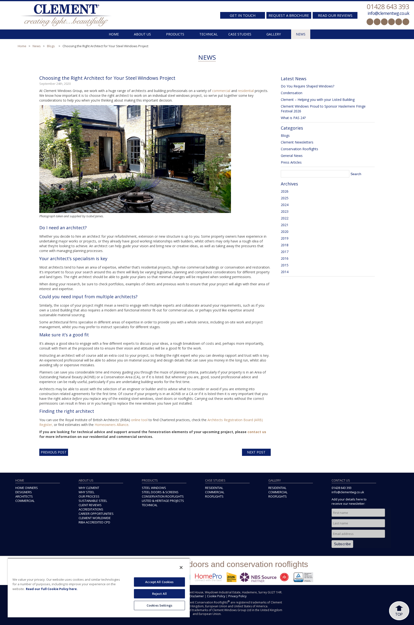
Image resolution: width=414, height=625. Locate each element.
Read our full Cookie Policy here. (52, 589)
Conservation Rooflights (299, 149)
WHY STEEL (86, 492)
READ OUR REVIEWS (335, 15)
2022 (284, 218)
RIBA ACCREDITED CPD (94, 522)
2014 (284, 271)
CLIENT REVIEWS (90, 505)
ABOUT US (142, 34)
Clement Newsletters (297, 142)
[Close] (181, 567)
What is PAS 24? (293, 117)
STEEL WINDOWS (154, 488)
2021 (284, 225)
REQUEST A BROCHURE (289, 15)
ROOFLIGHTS (214, 496)
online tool (139, 420)
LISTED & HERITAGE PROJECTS (163, 501)
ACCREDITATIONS (91, 509)
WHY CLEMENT (89, 488)
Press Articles (291, 162)
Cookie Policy (216, 596)
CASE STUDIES (239, 34)
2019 (284, 238)
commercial (221, 90)
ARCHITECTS (24, 496)
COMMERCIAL (24, 501)
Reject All (159, 593)
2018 (284, 245)
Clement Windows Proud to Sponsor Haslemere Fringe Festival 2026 (323, 108)
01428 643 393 (388, 6)
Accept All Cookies (159, 582)
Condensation (291, 93)
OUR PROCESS (89, 496)
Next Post (256, 452)
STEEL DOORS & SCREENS (160, 492)
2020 (284, 231)
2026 (284, 191)
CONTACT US (341, 480)
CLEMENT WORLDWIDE (95, 518)
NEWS (300, 34)
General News (292, 155)
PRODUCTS (175, 34)
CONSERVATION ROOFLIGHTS (163, 496)
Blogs (51, 46)
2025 (284, 198)
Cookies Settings (159, 605)
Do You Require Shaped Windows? (307, 86)
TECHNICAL (208, 34)
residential (246, 90)
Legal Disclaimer (193, 596)
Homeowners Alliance (111, 424)
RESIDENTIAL (214, 488)
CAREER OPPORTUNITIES (96, 513)
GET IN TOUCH (243, 15)
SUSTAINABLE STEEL (93, 501)
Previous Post (54, 452)
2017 (284, 251)
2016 (284, 258)
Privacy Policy (237, 596)
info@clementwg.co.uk (388, 13)
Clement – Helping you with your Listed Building (318, 99)
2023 (284, 211)
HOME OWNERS (26, 488)
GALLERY (273, 34)
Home (22, 46)
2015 (284, 265)
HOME (114, 34)
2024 (284, 204)
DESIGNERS (23, 492)
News (37, 46)
